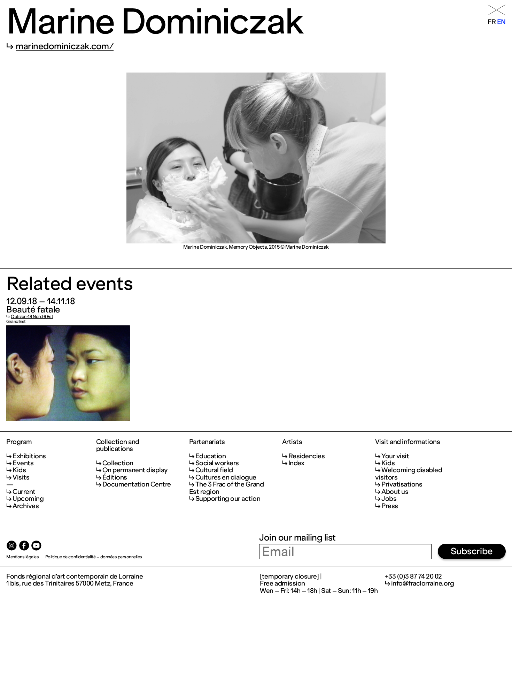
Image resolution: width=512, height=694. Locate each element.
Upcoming (28, 499)
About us (394, 492)
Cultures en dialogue (225, 477)
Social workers (217, 463)
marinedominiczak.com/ (65, 46)
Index (296, 463)
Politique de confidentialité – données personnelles (93, 556)
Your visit (395, 456)
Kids (19, 470)
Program (19, 441)
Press (389, 506)
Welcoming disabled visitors (408, 473)
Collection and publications (117, 445)
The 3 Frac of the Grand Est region (226, 487)
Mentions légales (22, 556)
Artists (292, 441)
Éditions (114, 477)
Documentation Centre (136, 484)
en (501, 22)
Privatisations (401, 484)
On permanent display (135, 470)
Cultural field (214, 470)
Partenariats (207, 441)
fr (492, 22)
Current (24, 492)
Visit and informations (407, 441)
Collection (117, 463)
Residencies (306, 456)
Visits (21, 477)
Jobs (388, 499)
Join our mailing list (297, 537)
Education (210, 456)
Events (23, 463)
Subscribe (472, 551)
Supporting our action (228, 499)
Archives (26, 506)
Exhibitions (29, 456)
